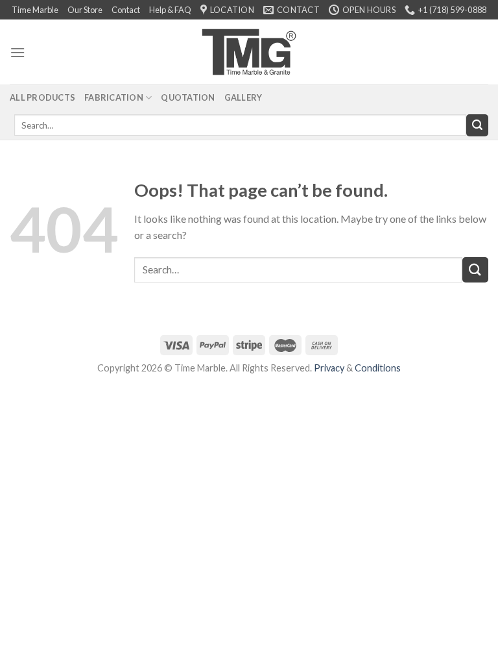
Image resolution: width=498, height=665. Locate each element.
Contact (126, 10)
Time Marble (35, 10)
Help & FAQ (170, 10)
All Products (42, 97)
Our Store (84, 10)
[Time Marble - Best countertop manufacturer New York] (249, 51)
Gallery (243, 97)
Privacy (329, 367)
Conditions (378, 367)
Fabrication (113, 97)
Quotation (188, 97)
